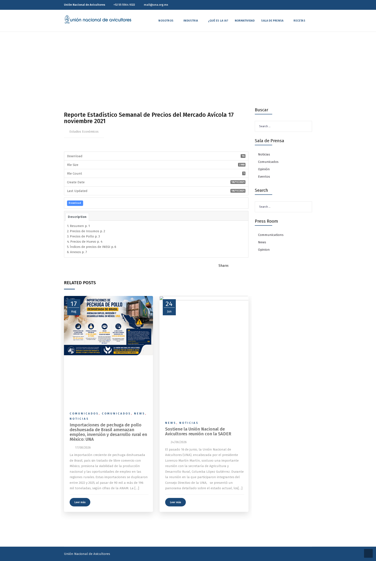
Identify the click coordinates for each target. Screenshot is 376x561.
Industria (190, 20)
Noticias (79, 418)
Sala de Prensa (272, 20)
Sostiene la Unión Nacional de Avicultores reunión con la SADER (198, 431)
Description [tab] (77, 217)
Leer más (80, 502)
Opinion (264, 250)
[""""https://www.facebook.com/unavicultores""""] (303, 4)
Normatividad (245, 20)
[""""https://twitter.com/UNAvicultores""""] (296, 4)
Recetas (299, 20)
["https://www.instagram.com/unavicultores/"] (311, 4)
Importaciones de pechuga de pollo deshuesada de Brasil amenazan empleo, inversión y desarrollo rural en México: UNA (108, 432)
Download (75, 203)
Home (129, 74)
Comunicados (84, 413)
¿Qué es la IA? (218, 20)
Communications (271, 235)
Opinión (264, 169)
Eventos (264, 177)
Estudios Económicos (84, 132)
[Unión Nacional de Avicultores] (98, 19)
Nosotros (165, 20)
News (139, 413)
